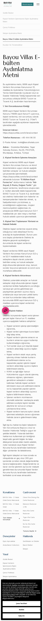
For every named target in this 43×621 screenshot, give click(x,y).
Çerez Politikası (9, 27)
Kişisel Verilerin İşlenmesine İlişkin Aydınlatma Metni (20, 20)
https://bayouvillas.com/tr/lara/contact (20, 133)
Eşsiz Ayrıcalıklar (9, 541)
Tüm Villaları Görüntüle (7, 519)
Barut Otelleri (28, 545)
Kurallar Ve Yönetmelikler (12, 45)
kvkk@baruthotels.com (28, 142)
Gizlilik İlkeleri (8, 13)
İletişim (25, 549)
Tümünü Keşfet (28, 531)
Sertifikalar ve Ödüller (31, 541)
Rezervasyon (27, 4)
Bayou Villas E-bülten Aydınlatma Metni (18, 39)
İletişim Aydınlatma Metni (12, 33)
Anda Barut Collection (11, 545)
